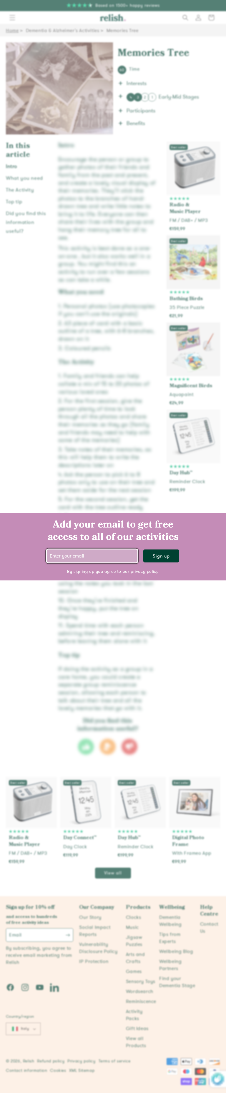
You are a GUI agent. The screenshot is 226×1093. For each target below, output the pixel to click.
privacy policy (145, 571)
